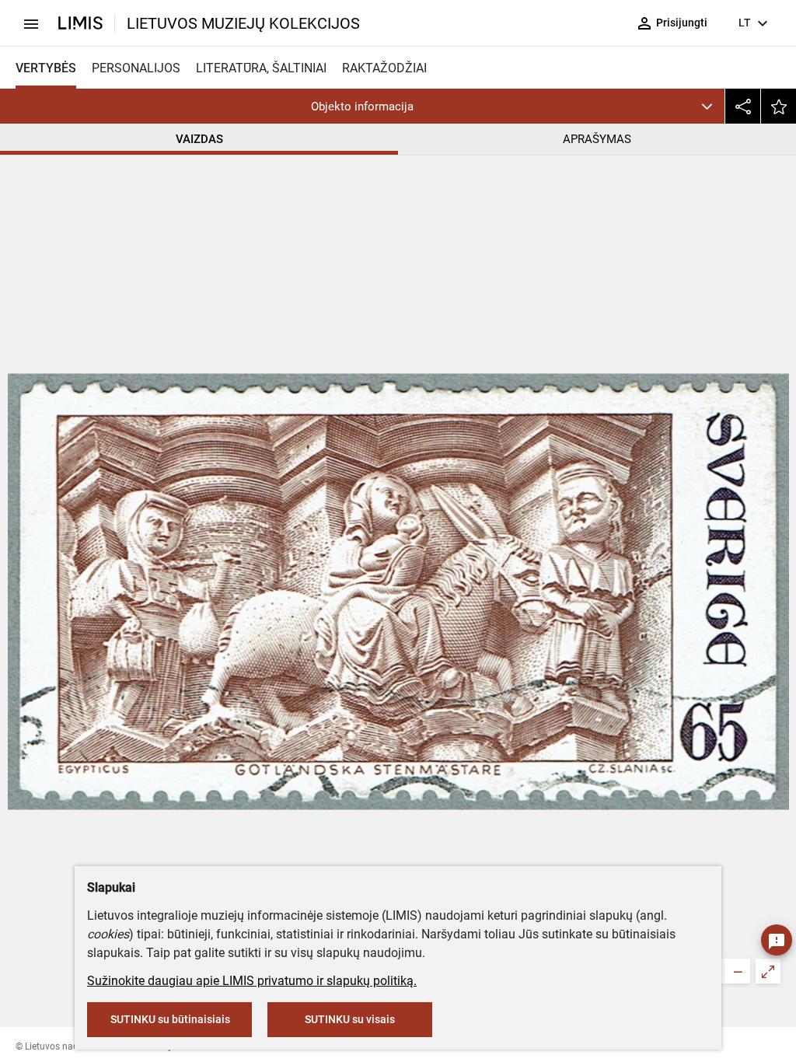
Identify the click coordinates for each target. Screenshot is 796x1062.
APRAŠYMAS (597, 139)
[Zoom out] (737, 971)
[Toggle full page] (768, 971)
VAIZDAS (199, 139)
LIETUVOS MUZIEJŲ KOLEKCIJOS (243, 23)
